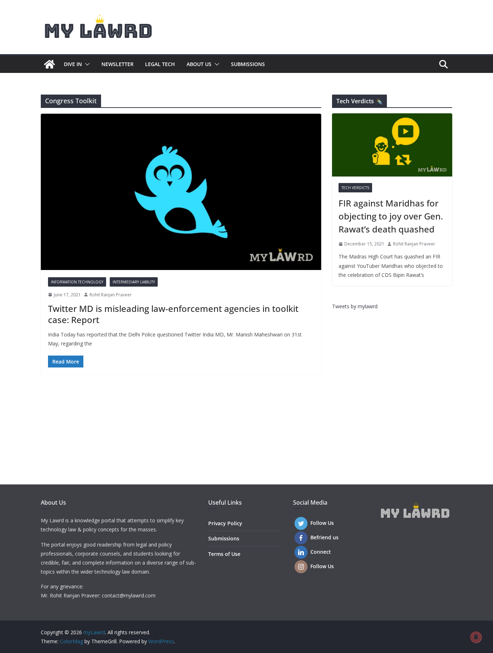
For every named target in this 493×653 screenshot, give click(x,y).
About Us (199, 64)
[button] (86, 64)
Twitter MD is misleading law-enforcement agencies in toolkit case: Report (173, 314)
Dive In (73, 64)
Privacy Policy (225, 523)
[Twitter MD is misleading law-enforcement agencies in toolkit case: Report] (181, 192)
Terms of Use (224, 553)
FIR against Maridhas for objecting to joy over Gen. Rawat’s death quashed (391, 216)
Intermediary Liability (134, 281)
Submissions (248, 64)
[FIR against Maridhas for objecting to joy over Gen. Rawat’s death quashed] (392, 145)
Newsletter (117, 64)
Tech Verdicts (355, 187)
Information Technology (77, 281)
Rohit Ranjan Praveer (111, 295)
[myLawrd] (49, 64)
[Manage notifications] (476, 637)
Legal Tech (160, 64)
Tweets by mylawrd (355, 306)
